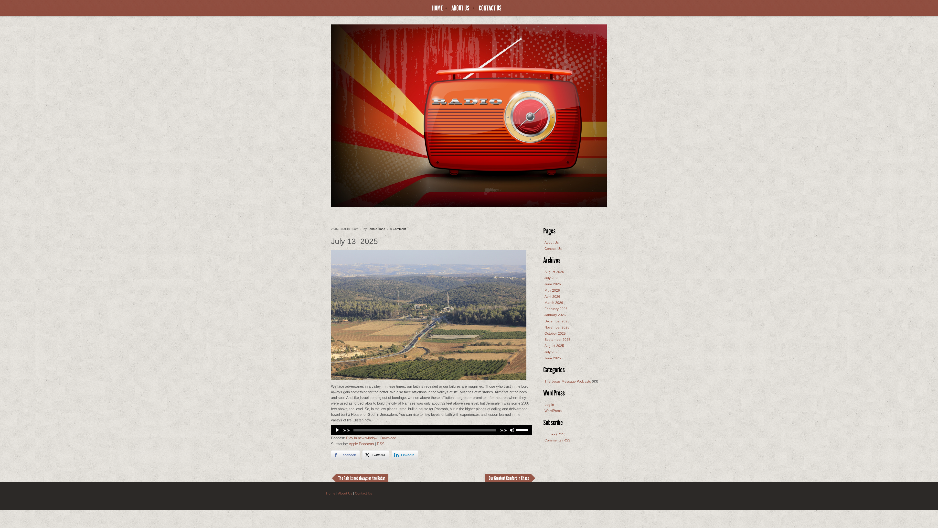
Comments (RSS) (558, 440)
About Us (460, 8)
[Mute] (512, 430)
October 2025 (555, 333)
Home (437, 8)
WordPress (553, 411)
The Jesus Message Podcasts (567, 381)
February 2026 (555, 309)
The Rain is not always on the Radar (361, 478)
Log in (549, 405)
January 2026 (555, 315)
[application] (431, 430)
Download (388, 438)
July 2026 (551, 278)
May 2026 (552, 290)
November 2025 (556, 327)
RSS (380, 444)
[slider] (523, 429)
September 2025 (557, 339)
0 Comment (398, 229)
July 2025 (551, 352)
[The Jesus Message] (469, 115)
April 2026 (552, 296)
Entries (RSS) (554, 434)
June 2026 (552, 284)
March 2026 (553, 303)
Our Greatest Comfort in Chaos (509, 478)
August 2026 (554, 272)
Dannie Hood (376, 229)
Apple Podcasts (361, 444)
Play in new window (361, 438)
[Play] (337, 430)
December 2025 (556, 321)
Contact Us (490, 8)
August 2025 (554, 346)
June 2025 (552, 358)
